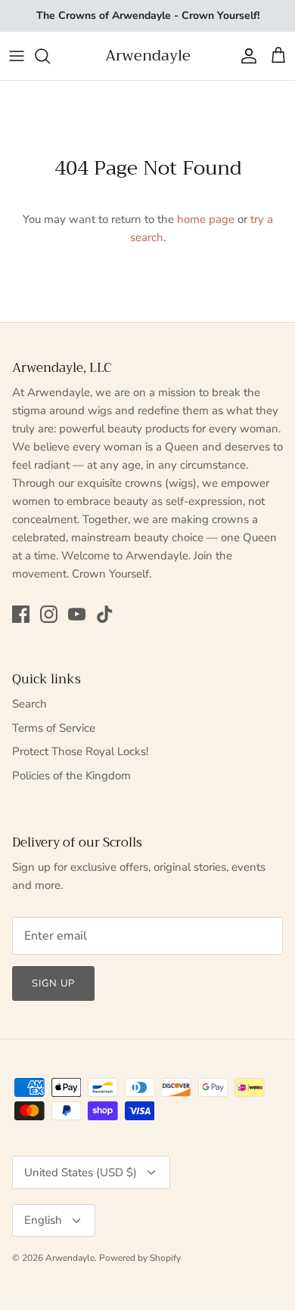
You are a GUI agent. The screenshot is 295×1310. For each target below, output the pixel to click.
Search (29, 703)
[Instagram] (48, 614)
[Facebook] (21, 614)
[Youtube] (76, 614)
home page (205, 219)
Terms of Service (53, 728)
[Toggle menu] (16, 56)
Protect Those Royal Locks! (80, 751)
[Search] (50, 56)
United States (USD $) (80, 1172)
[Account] (245, 56)
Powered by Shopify (140, 1258)
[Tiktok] (104, 614)
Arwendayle (70, 1258)
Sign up (53, 983)
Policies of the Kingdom (71, 775)
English (43, 1220)
